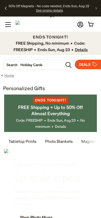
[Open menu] (8, 24)
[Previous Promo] (6, 8)
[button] (80, 24)
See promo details (49, 10)
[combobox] (33, 65)
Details (60, 126)
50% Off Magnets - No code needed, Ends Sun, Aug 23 (49, 6)
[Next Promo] (96, 8)
